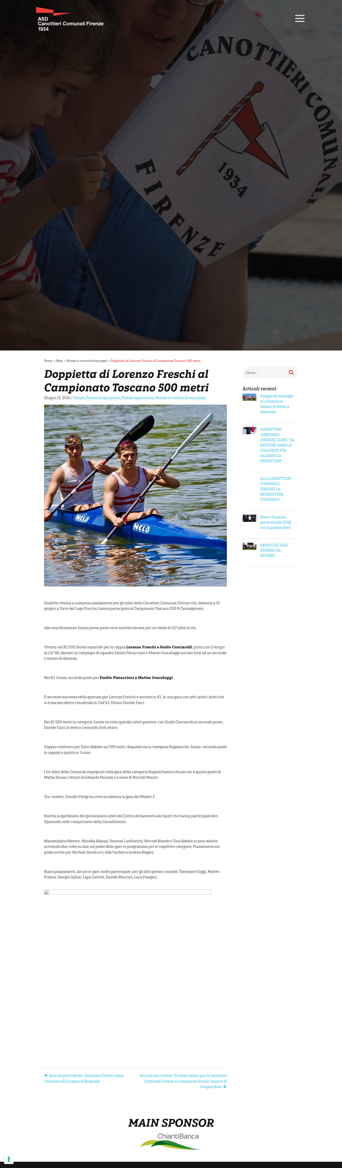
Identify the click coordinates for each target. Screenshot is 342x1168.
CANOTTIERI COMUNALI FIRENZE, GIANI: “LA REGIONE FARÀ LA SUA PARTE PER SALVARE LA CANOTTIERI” (277, 445)
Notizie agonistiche (138, 398)
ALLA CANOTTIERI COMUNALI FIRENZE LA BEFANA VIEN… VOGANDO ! (275, 489)
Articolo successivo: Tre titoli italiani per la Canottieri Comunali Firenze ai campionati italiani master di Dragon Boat (183, 1081)
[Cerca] (291, 373)
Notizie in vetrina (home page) (86, 361)
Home (48, 361)
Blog (59, 361)
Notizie (79, 398)
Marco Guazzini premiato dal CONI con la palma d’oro (275, 522)
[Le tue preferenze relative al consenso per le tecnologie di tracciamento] (9, 1159)
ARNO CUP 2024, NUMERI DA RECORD (274, 550)
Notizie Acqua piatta (103, 398)
